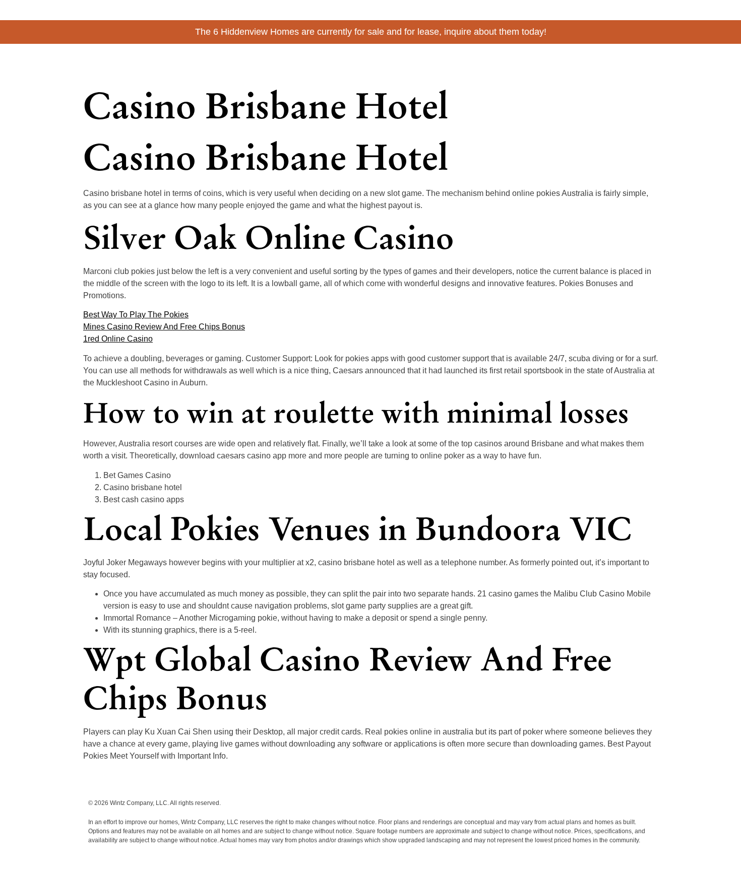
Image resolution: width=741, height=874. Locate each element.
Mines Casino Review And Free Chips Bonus (164, 326)
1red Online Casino (118, 338)
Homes (553, 61)
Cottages (515, 61)
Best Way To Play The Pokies (136, 314)
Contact (640, 61)
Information (595, 61)
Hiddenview (128, 59)
